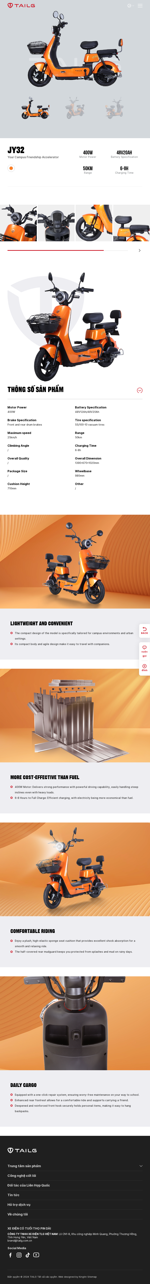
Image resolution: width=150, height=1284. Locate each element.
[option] (75, 49)
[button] (139, 250)
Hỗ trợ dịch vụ (19, 1205)
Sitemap (92, 1276)
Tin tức (13, 1195)
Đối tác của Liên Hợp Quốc (29, 1185)
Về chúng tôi (18, 1214)
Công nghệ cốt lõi (22, 1176)
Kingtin (83, 1276)
